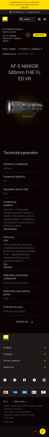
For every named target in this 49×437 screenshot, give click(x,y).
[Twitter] (34, 379)
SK (4, 401)
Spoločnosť (8, 367)
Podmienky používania (13, 409)
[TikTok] (4, 379)
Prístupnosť (9, 418)
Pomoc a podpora (11, 360)
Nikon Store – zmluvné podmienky (17, 412)
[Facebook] (24, 379)
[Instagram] (14, 379)
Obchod (39, 35)
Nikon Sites (19, 401)
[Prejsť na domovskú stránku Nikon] (5, 19)
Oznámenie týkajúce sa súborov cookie (19, 415)
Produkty (7, 347)
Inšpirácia (7, 354)
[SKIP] (43, 431)
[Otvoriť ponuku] (44, 19)
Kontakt (6, 406)
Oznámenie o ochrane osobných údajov (27, 406)
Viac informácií (10, 228)
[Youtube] (44, 379)
